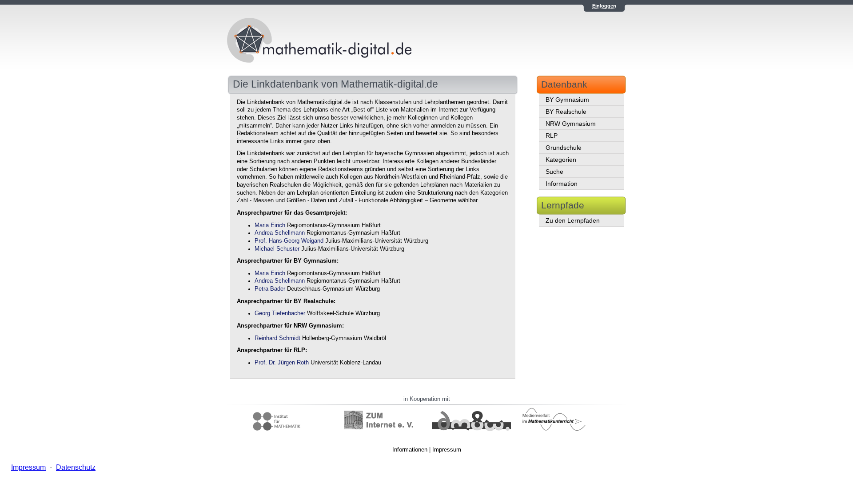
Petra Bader (270, 289)
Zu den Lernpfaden (573, 220)
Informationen (409, 449)
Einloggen (604, 5)
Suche (554, 171)
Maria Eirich (270, 225)
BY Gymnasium (567, 99)
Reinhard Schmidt (277, 338)
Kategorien (561, 159)
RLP (552, 135)
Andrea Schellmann (280, 233)
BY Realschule (566, 111)
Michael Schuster (277, 249)
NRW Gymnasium (571, 123)
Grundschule (564, 147)
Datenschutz (76, 467)
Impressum (446, 449)
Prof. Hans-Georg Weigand (289, 241)
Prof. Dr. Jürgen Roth (282, 363)
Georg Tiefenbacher (280, 313)
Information (562, 183)
